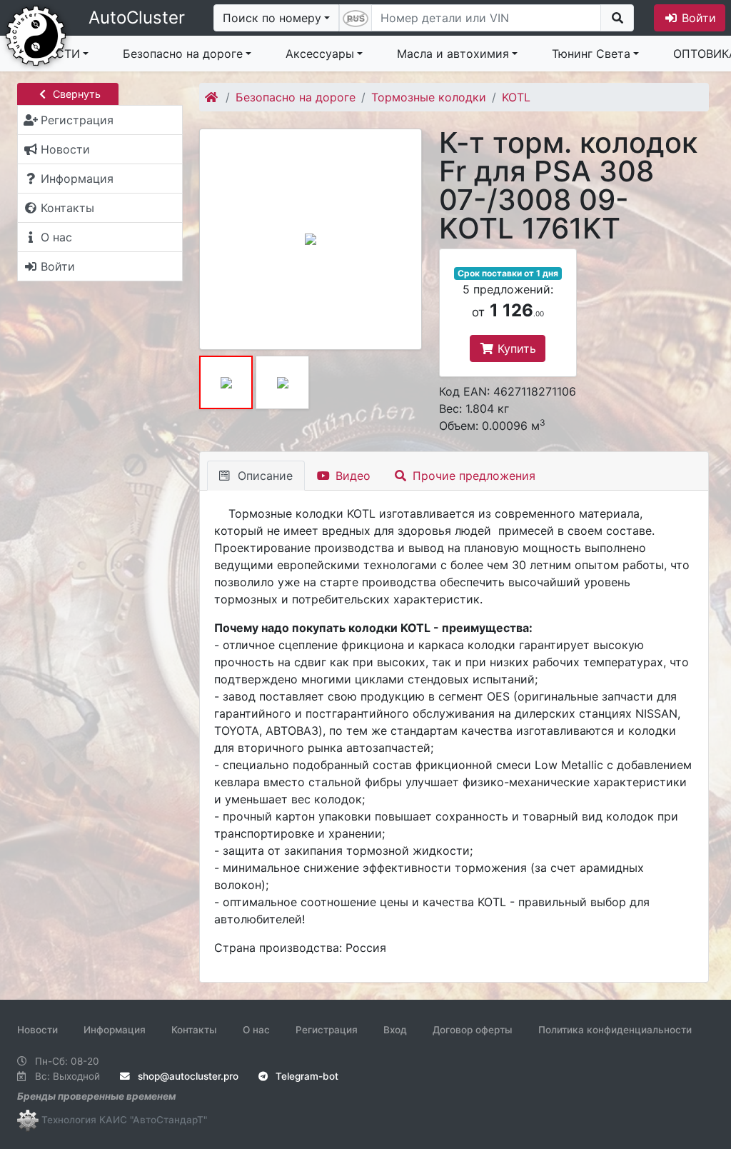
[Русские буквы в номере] (355, 17)
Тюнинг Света (591, 53)
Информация (115, 1029)
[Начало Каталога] (212, 97)
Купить (515, 348)
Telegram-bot (305, 1076)
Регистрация (327, 1029)
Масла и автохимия (453, 53)
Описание (263, 475)
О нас (256, 1029)
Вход (395, 1029)
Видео (351, 475)
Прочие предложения (472, 475)
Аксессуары (320, 53)
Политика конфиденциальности (615, 1029)
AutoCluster (137, 17)
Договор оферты (473, 1029)
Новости (37, 1029)
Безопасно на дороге (183, 53)
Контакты (194, 1029)
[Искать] (617, 17)
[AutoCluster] (36, 34)
